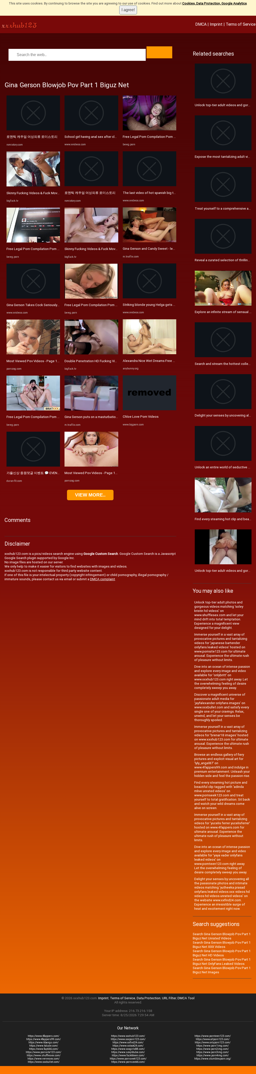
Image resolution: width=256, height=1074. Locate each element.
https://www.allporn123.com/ (213, 1039)
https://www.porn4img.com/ (212, 1055)
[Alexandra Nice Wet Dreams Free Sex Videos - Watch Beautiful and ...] (149, 353)
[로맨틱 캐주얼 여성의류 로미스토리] (33, 129)
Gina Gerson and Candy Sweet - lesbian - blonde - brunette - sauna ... (173, 249)
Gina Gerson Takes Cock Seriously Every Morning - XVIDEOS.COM (54, 305)
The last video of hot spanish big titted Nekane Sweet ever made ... (173, 193)
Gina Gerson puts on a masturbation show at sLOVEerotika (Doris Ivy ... (116, 417)
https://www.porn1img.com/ (212, 1045)
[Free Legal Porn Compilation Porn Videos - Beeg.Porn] (33, 241)
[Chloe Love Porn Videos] (149, 409)
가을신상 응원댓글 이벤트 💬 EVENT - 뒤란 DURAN (43, 473)
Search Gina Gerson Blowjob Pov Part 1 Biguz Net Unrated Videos (222, 936)
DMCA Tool (186, 998)
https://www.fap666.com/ (43, 1049)
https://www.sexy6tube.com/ (128, 1052)
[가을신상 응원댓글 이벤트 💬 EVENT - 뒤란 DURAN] (33, 465)
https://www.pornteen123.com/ (212, 1036)
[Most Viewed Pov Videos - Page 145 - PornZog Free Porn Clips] (33, 353)
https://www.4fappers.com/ (43, 1036)
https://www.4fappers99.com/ (43, 1039)
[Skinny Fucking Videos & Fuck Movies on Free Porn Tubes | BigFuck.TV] (33, 185)
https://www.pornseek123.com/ (128, 1058)
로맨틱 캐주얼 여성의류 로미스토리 (32, 137)
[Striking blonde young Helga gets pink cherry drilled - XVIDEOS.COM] (149, 297)
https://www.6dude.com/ (43, 1045)
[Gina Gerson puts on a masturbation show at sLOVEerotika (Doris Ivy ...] (91, 409)
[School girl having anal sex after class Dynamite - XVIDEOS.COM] (91, 129)
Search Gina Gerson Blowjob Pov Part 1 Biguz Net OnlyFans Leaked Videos (222, 961)
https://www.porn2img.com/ (212, 1049)
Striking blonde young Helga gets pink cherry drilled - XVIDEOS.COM (172, 305)
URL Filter (169, 998)
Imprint (216, 24)
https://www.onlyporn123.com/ (212, 1042)
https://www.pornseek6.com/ (128, 1062)
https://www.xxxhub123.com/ (128, 1036)
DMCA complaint (102, 579)
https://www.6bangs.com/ (43, 1042)
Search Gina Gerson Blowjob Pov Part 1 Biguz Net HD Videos (222, 953)
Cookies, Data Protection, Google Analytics (214, 3)
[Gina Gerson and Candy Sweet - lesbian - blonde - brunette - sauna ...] (149, 241)
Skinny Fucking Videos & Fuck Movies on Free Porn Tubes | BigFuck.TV (58, 193)
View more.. (90, 494)
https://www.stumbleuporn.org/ (212, 1058)
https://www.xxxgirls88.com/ (128, 1049)
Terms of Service (241, 24)
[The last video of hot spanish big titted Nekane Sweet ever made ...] (149, 185)
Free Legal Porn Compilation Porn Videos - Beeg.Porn (46, 249)
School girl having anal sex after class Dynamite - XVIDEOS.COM (111, 137)
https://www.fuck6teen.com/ (128, 1055)
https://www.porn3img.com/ (212, 1052)
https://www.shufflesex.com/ (43, 1055)
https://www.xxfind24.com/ (128, 1042)
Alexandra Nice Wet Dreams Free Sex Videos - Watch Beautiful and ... (174, 361)
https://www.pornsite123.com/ (43, 1052)
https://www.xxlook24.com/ (128, 1045)
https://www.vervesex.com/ (44, 1058)
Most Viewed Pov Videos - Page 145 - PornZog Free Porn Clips (53, 361)
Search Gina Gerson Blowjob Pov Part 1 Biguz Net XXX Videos (222, 944)
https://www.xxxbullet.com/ (44, 1062)
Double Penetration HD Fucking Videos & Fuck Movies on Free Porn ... (116, 361)
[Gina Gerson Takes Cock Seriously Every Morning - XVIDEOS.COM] (33, 297)
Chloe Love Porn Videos (140, 416)
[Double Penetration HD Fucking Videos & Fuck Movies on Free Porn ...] (91, 353)
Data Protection (148, 998)
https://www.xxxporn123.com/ (128, 1039)
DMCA (200, 24)
